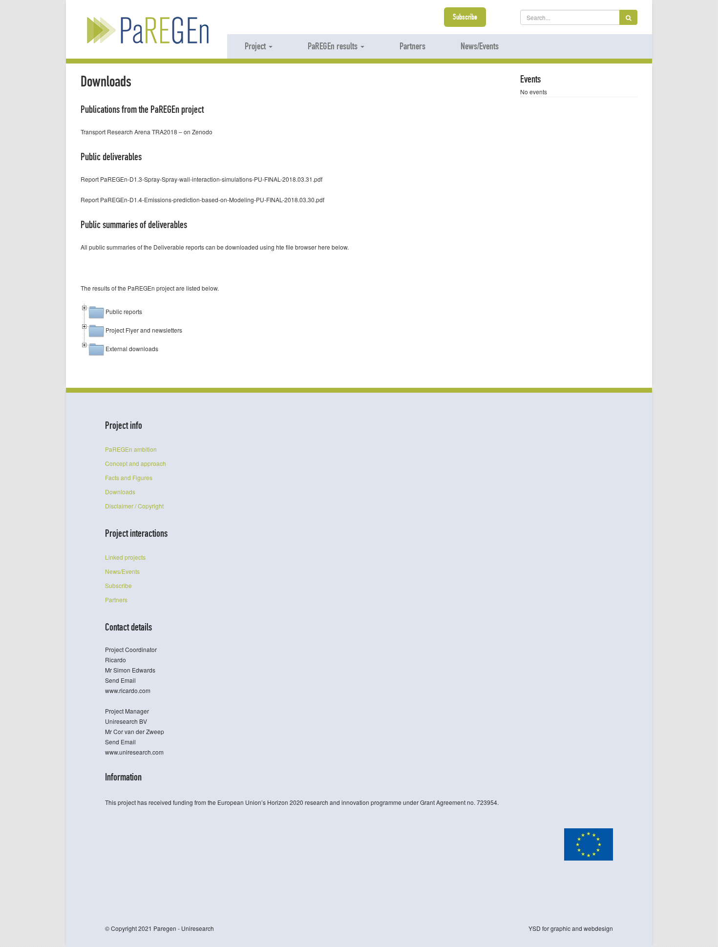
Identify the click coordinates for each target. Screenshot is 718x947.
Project (256, 46)
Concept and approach (135, 463)
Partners (412, 46)
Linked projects (125, 557)
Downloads (120, 491)
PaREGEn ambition (131, 449)
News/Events (480, 46)
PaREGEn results (333, 46)
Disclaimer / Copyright (134, 506)
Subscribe (465, 16)
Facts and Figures (128, 477)
